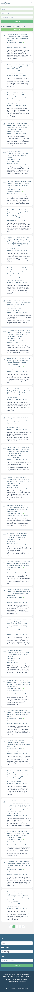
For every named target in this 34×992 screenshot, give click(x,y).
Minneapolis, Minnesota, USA (14, 131)
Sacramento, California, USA (14, 191)
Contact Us (28, 976)
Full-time (20, 42)
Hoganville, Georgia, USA (13, 103)
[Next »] (23, 926)
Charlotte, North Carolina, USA (15, 340)
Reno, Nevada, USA (12, 660)
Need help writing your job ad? (17, 981)
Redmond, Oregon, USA (13, 310)
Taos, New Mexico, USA (13, 427)
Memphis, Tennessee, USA (14, 397)
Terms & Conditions (8, 976)
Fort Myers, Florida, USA (13, 632)
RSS (18, 974)
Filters (17, 29)
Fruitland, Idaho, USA (12, 813)
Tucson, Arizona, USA (12, 541)
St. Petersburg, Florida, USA (14, 781)
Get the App (7, 974)
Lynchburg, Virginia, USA (13, 248)
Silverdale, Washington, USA (14, 690)
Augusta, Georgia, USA (13, 45)
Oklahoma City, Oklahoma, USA (15, 872)
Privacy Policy (19, 976)
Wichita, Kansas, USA (12, 485)
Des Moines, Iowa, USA (13, 721)
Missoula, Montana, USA (13, 906)
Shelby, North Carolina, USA (14, 842)
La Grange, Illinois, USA (13, 457)
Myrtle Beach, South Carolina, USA (16, 280)
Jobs (13, 974)
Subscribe (17, 21)
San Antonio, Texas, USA (13, 220)
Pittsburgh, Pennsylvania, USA (14, 515)
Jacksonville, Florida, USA (13, 600)
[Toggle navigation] (31, 2)
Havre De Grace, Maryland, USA (15, 73)
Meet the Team (24, 974)
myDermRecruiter (11, 42)
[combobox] (17, 9)
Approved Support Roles (19, 979)
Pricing (8, 979)
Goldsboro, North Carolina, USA (15, 369)
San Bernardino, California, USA (15, 569)
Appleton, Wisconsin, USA (13, 751)
